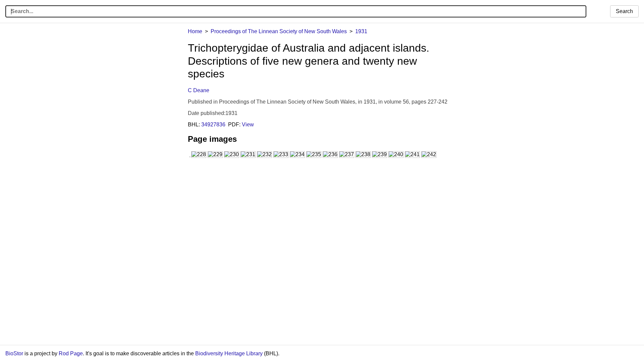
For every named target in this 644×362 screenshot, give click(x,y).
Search (624, 11)
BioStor (14, 353)
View (248, 124)
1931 (361, 31)
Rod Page (71, 353)
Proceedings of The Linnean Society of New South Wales (279, 31)
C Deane (198, 90)
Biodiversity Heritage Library (229, 353)
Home (195, 31)
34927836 (213, 124)
